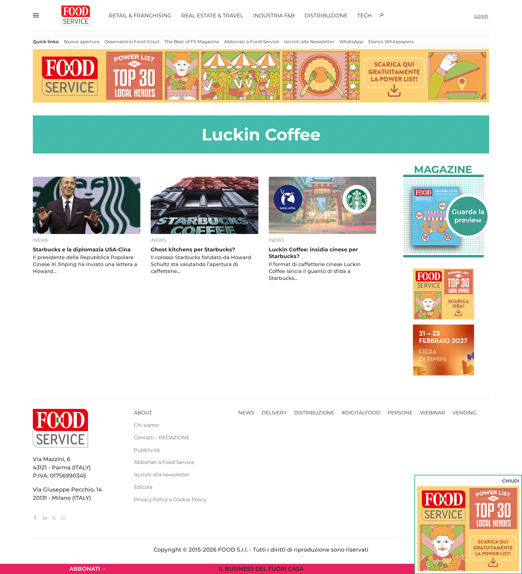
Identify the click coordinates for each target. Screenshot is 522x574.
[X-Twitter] (54, 517)
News (41, 240)
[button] (38, 15)
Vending (464, 413)
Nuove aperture (82, 41)
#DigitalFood (361, 413)
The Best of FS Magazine (192, 41)
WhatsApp (351, 41)
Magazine (443, 169)
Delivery (274, 413)
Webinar (432, 413)
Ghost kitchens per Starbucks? (193, 249)
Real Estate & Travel (212, 15)
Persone (400, 413)
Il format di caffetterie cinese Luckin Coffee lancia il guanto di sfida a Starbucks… (315, 271)
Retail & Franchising (140, 15)
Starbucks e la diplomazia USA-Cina (82, 249)
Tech (364, 15)
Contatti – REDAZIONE (161, 437)
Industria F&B (274, 15)
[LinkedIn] (45, 517)
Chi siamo (146, 425)
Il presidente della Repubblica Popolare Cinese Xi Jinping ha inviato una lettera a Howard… (85, 264)
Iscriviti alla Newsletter (309, 41)
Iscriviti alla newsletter (161, 474)
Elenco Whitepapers (391, 41)
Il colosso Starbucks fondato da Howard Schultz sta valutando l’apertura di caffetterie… (201, 264)
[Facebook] (36, 517)
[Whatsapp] (63, 517)
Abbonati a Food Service (251, 41)
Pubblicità (147, 450)
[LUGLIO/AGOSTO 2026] (443, 216)
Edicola (143, 487)
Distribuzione (325, 15)
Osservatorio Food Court (132, 41)
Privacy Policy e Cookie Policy (170, 499)
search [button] (381, 15)
